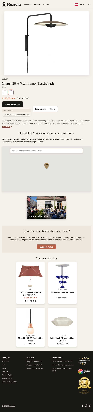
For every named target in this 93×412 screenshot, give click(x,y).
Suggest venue (46, 247)
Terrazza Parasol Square (30, 292)
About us (5, 362)
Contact (5, 372)
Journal (46, 4)
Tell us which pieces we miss (63, 365)
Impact (4, 368)
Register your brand (34, 365)
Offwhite (62, 341)
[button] (46, 166)
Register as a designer (35, 368)
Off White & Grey (30, 295)
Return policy (7, 378)
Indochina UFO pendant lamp (62, 338)
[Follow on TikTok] (89, 406)
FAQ (3, 365)
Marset (5, 79)
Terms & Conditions (9, 382)
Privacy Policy (7, 375)
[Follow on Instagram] (86, 406)
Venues (27, 4)
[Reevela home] (11, 4)
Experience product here (45, 109)
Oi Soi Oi (62, 335)
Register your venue (34, 362)
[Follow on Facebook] (82, 406)
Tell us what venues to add (62, 362)
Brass (30, 341)
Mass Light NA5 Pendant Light (30, 338)
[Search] (89, 5)
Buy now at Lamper (12, 104)
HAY (30, 289)
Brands (37, 4)
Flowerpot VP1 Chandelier (62, 292)
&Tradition (62, 289)
